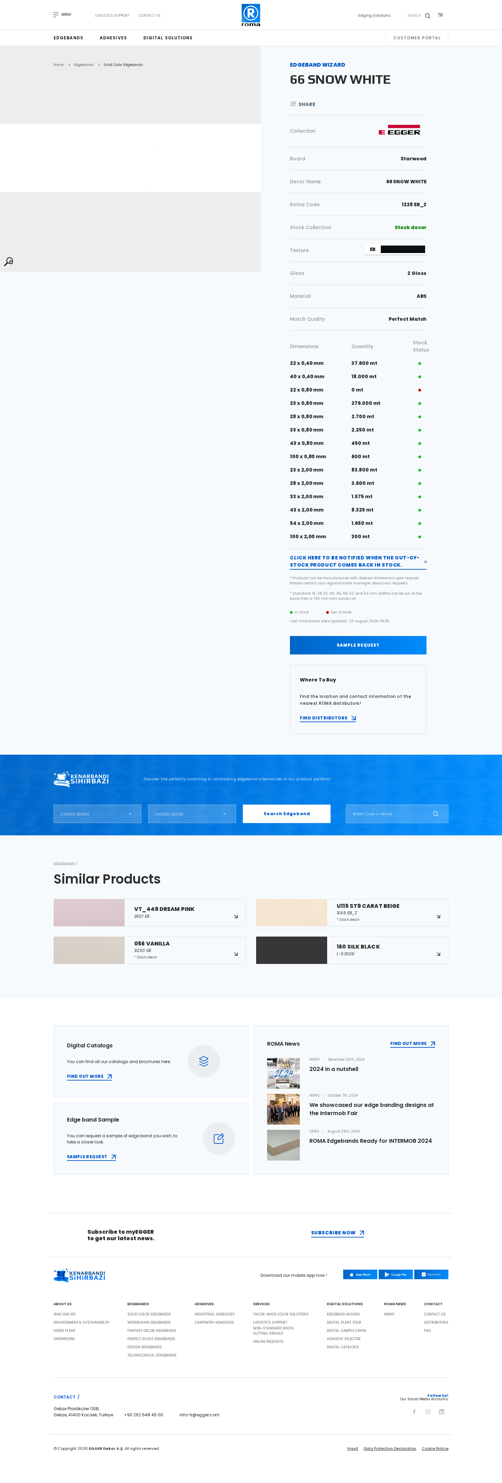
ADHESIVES (204, 1304)
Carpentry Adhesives (214, 1322)
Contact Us (150, 15)
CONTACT (433, 1304)
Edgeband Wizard (343, 1314)
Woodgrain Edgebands (149, 1322)
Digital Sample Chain (346, 1330)
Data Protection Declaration (390, 1448)
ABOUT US (63, 1304)
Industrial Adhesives (215, 1314)
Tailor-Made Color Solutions (281, 1314)
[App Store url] (360, 1274)
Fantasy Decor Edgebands (151, 1330)
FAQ (427, 1330)
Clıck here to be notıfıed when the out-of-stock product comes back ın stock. (355, 561)
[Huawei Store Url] (431, 1274)
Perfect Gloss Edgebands (151, 1339)
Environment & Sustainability (81, 1322)
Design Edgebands (144, 1347)
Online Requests (268, 1341)
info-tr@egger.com (200, 1415)
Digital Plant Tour (344, 1322)
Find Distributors (323, 718)
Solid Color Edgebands (123, 65)
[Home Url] (251, 15)
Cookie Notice (435, 1448)
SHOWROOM (64, 1339)
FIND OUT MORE (85, 1076)
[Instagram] (428, 1410)
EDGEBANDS (138, 1304)
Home (59, 65)
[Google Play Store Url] (396, 1274)
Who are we (64, 1314)
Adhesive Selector (344, 1339)
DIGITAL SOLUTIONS (345, 1304)
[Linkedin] (441, 1410)
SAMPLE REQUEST (358, 645)
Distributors (436, 1322)
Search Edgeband (287, 814)
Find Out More (408, 1043)
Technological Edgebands (152, 1355)
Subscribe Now (333, 1232)
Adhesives (113, 38)
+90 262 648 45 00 (143, 1415)
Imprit (352, 1448)
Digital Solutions (168, 38)
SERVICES (261, 1304)
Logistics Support (112, 15)
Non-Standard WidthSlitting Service (273, 1331)
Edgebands (68, 38)
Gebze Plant (64, 1330)
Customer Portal (417, 38)
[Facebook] (414, 1410)
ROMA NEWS (395, 1304)
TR (440, 15)
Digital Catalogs (343, 1347)
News (389, 1314)
